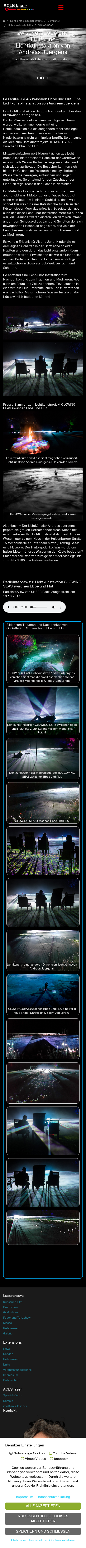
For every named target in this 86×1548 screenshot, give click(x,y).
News (6, 1344)
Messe (7, 1318)
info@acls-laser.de (15, 1401)
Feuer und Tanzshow (16, 1312)
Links (6, 1359)
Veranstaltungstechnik (17, 1365)
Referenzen (11, 1323)
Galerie (8, 1328)
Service (8, 1349)
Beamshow (10, 1302)
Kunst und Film (12, 1297)
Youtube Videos (65, 1453)
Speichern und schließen (43, 1531)
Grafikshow (10, 1307)
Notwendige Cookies (29, 1453)
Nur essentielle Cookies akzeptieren (43, 1519)
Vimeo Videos (35, 1459)
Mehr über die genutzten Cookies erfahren (43, 1540)
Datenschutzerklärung (53, 1497)
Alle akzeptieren (43, 1506)
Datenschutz (11, 1375)
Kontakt (8, 1396)
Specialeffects (12, 1390)
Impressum (10, 1370)
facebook (61, 1459)
